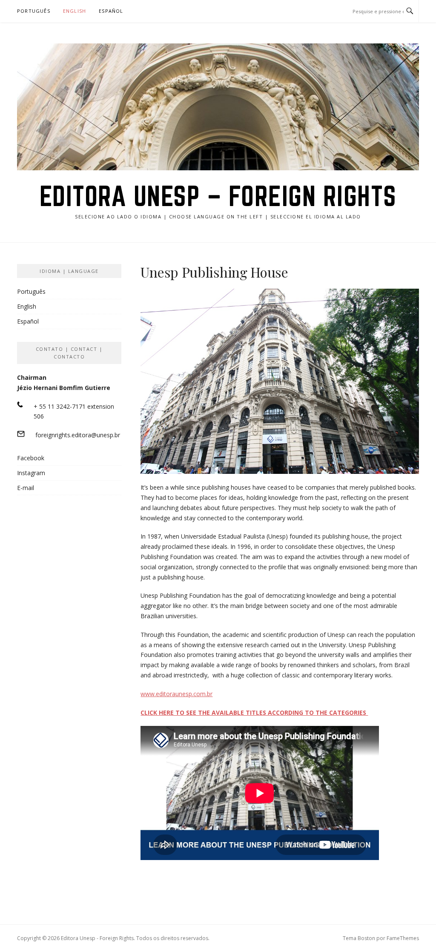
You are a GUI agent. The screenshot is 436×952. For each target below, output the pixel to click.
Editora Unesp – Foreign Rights (218, 196)
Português (33, 11)
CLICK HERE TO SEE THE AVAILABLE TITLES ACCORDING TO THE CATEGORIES (254, 712)
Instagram (31, 473)
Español (111, 11)
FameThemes (403, 938)
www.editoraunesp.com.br (176, 694)
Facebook (30, 458)
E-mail (25, 488)
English (74, 11)
